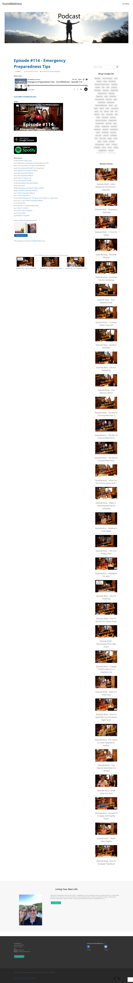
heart (107, 108)
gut (116, 105)
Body (105, 81)
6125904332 (21, 950)
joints (96, 111)
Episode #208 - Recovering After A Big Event (106, 644)
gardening (110, 102)
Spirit (99, 141)
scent (98, 132)
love (102, 114)
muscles (113, 117)
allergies (97, 78)
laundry (96, 114)
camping (114, 84)
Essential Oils (45, 71)
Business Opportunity (102, 84)
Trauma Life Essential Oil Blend (27, 170)
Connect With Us (21, 235)
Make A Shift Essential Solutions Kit (25, 220)
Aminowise (21, 185)
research (105, 129)
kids (112, 111)
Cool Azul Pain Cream (24, 180)
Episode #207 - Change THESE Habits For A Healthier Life (106, 669)
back (115, 78)
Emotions (113, 96)
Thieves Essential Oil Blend (26, 193)
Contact (56, 903)
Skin (96, 138)
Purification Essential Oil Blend (28, 190)
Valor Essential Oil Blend (25, 173)
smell (115, 138)
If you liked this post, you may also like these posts (51, 255)
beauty (99, 81)
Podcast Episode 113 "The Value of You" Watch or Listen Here (37, 198)
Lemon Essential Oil (24, 195)
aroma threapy (107, 78)
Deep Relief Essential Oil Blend (28, 183)
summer (111, 141)
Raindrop (97, 129)
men (116, 114)
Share (18, 71)
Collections (114, 90)
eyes (115, 99)
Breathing (112, 81)
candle (97, 87)
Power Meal (21, 213)
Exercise (109, 99)
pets (114, 123)
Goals (111, 105)
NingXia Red (21, 203)
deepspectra (102, 93)
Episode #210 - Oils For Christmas (26, 268)
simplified (113, 135)
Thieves (114, 144)
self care (98, 135)
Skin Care (103, 138)
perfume (108, 123)
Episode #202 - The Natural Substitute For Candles (106, 768)
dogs (106, 96)
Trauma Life (27, 178)
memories (109, 114)
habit (96, 108)
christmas (97, 90)
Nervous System (101, 120)
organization (100, 123)
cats (103, 87)
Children (114, 87)
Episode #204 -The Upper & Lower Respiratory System (106, 743)
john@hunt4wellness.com (24, 951)
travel (104, 147)
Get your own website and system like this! (24, 978)
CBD (107, 87)
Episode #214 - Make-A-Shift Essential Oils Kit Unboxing (106, 506)
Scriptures (105, 132)
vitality (116, 147)
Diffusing (111, 93)
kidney (106, 111)
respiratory (114, 129)
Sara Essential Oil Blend (25, 175)
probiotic (114, 126)
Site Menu (126, 4)
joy (101, 111)
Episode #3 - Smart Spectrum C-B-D (76, 268)
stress (105, 141)
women (110, 150)
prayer (97, 126)
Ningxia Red (112, 120)
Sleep (110, 138)
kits (116, 111)
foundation (101, 102)
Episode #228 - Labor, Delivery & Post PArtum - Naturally (106, 187)
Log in (116, 978)
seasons (113, 132)
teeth (108, 144)
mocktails (105, 117)
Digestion (99, 96)
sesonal (105, 135)
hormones (114, 108)
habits (102, 108)
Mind (98, 117)
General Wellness (55, 71)
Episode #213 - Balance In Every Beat (51, 268)
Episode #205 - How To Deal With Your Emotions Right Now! (106, 717)
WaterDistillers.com (38, 241)
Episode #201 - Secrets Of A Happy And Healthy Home (106, 816)
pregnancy (105, 126)
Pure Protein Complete (25, 210)
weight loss (102, 150)
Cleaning (105, 90)
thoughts (97, 147)
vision (110, 147)
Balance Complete (23, 215)
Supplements (99, 144)
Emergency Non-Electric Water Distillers (31, 188)
